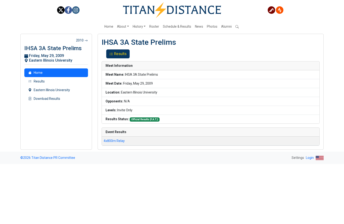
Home (108, 26)
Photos (212, 26)
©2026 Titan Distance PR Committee (47, 158)
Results (120, 54)
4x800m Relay (114, 141)
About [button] (121, 26)
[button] (238, 26)
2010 (80, 40)
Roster (154, 26)
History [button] (138, 26)
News (199, 26)
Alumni (226, 26)
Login (310, 158)
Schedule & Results (177, 26)
